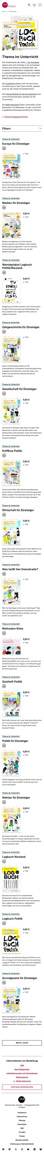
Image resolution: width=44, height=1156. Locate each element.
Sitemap (22, 1120)
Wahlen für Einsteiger (16, 797)
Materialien (13, 11)
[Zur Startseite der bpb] (9, 7)
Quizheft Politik (12, 681)
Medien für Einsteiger (16, 203)
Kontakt (22, 1132)
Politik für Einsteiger (15, 741)
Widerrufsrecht (22, 1077)
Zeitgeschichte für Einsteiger (21, 327)
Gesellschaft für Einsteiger (19, 389)
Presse (22, 1136)
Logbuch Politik (12, 918)
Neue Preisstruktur (22, 1069)
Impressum (22, 1113)
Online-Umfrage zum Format (16, 117)
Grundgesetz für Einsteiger (19, 978)
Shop (4, 11)
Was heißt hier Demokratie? (20, 569)
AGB (22, 1065)
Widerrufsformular (23, 1081)
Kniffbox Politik (12, 450)
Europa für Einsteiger (15, 143)
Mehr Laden (22, 1043)
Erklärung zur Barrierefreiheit (22, 1144)
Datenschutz (22, 1117)
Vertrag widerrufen (22, 1087)
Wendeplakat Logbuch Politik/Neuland (17, 266)
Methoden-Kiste (12, 628)
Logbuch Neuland (14, 856)
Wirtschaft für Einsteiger (18, 510)
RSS (22, 1128)
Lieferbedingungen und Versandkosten (22, 1073)
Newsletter (22, 1124)
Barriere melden (22, 1140)
